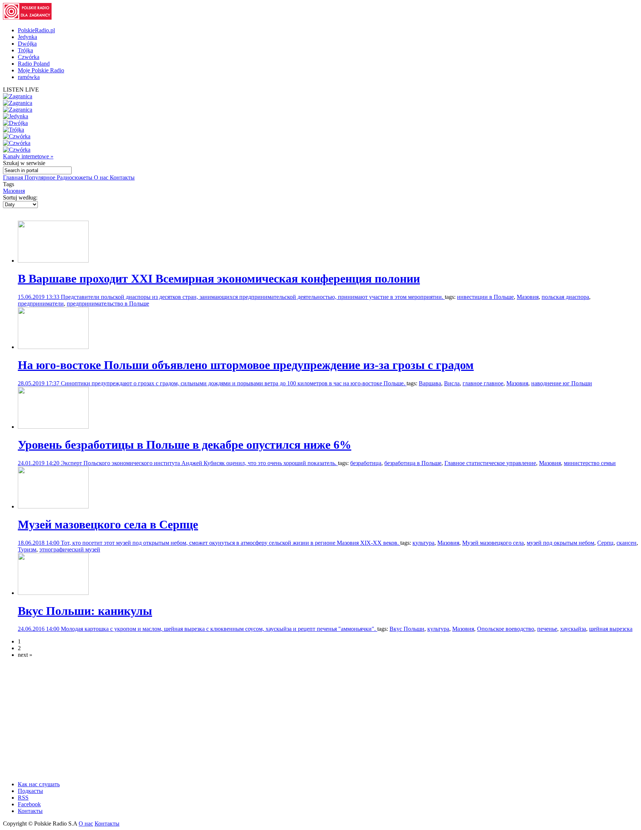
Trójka (25, 50)
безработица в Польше (412, 463)
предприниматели (41, 303)
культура (423, 543)
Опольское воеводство (505, 629)
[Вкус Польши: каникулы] (53, 593)
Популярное (40, 177)
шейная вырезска (610, 629)
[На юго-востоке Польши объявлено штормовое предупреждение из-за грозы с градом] (53, 347)
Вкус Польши (406, 629)
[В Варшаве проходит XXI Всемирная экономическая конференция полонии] (53, 260)
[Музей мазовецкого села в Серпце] (53, 506)
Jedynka (27, 37)
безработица (365, 463)
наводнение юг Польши (561, 383)
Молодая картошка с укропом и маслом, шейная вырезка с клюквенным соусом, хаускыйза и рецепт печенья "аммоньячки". (219, 629)
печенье (547, 629)
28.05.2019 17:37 (39, 383)
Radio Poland (34, 63)
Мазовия (14, 191)
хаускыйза (573, 629)
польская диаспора (565, 297)
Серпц (605, 543)
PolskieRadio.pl (36, 30)
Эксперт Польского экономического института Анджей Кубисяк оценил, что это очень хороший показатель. (199, 463)
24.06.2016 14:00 (39, 629)
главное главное (483, 383)
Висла (452, 383)
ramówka (29, 77)
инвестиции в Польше (485, 297)
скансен (627, 543)
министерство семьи (590, 463)
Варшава (430, 383)
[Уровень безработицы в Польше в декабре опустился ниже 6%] (53, 427)
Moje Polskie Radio (41, 70)
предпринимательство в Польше (108, 303)
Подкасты (30, 791)
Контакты (122, 177)
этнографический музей (69, 549)
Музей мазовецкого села (493, 543)
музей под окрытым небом (560, 543)
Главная (13, 177)
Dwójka (27, 43)
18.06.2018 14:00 (39, 543)
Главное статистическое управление (490, 463)
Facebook (29, 804)
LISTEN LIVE (21, 89)
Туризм (27, 549)
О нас (102, 177)
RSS (23, 797)
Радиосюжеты (75, 177)
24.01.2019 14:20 (39, 463)
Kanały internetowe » (28, 156)
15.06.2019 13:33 (39, 297)
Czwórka (28, 57)
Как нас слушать (39, 784)
